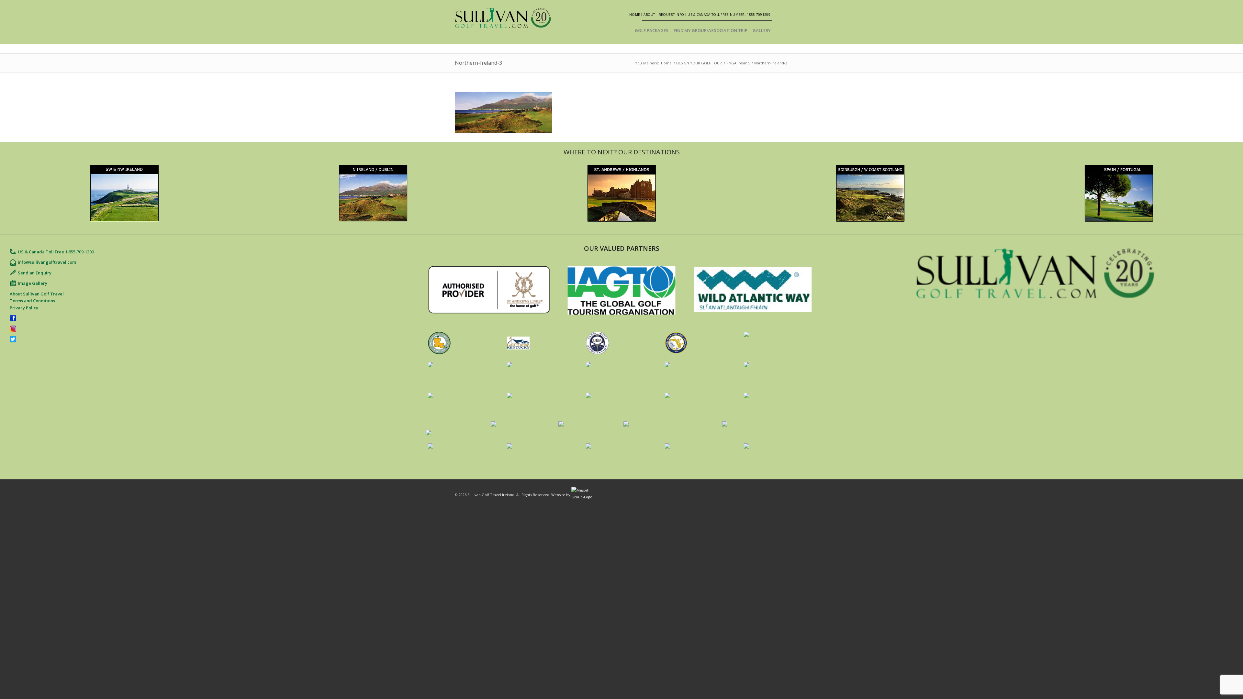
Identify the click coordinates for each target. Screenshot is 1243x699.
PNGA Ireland (738, 63)
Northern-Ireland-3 (478, 62)
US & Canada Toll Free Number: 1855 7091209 (729, 14)
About (649, 14)
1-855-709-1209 (79, 252)
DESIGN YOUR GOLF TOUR (699, 63)
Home (634, 14)
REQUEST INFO (671, 14)
